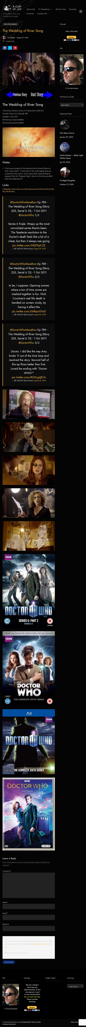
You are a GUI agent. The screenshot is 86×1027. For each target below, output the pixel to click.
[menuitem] (31, 9)
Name (5, 902)
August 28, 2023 (40, 249)
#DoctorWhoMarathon (23, 202)
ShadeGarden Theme (28, 1022)
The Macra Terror (67, 133)
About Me (31, 9)
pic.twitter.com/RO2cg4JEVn (29, 377)
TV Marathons (44, 9)
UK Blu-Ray (10, 191)
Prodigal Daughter (67, 180)
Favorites (72, 9)
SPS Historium (30, 189)
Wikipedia (6, 189)
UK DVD (45, 189)
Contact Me (42, 13)
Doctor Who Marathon (10, 24)
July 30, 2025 (65, 162)
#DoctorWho (26, 215)
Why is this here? (72, 31)
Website (6, 924)
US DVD (39, 189)
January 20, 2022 (66, 137)
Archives (30, 13)
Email (5, 913)
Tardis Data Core (17, 189)
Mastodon (12, 1024)
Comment (7, 871)
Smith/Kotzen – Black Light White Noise (71, 157)
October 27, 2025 (67, 184)
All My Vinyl (61, 9)
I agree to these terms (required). (17, 953)
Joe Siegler (11, 37)
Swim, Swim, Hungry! (77, 1022)
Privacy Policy (34, 944)
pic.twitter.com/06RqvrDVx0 (29, 311)
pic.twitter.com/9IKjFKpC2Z (28, 245)
